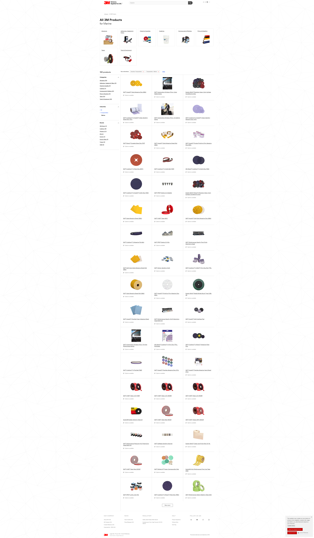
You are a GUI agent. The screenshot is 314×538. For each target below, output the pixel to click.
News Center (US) (128, 519)
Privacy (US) (117, 533)
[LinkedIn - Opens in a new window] (191, 520)
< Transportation (104, 112)
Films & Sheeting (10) (105, 94)
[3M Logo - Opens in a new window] (113, 3)
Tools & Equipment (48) (106, 99)
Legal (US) (112, 533)
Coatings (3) (103, 88)
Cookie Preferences (125, 533)
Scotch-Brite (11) (104, 139)
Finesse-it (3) (103, 131)
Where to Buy (175, 522)
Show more (167, 505)
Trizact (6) (102, 142)
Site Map (174, 524)
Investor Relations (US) (109, 524)
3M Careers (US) (108, 522)
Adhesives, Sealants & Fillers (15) (108, 83)
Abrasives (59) (103, 80)
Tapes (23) (102, 96)
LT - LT (204, 2)
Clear (163, 71)
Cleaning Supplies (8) (105, 86)
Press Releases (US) (129, 522)
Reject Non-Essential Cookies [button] (295, 529)
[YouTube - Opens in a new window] (197, 520)
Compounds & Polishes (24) (107, 91)
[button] (303, 532)
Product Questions (176, 519)
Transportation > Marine (151, 71)
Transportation (136, 71)
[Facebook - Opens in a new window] (203, 520)
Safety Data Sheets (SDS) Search (150, 519)
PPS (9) (101, 134)
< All (101, 110)
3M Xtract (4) (103, 126)
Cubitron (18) (103, 129)
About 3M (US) (107, 519)
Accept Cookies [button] (292, 532)
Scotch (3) (102, 136)
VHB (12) (102, 144)
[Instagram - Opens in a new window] (209, 520)
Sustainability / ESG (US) (109, 527)
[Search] (190, 3)
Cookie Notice (291, 525)
